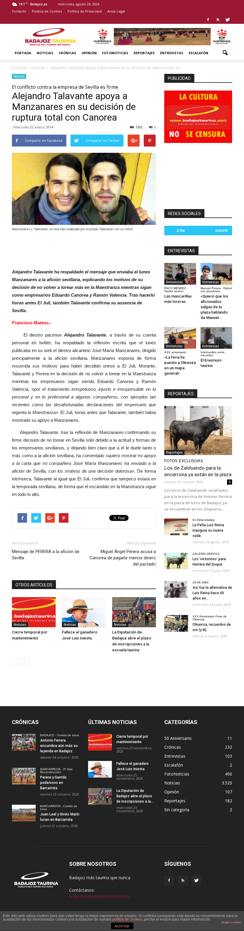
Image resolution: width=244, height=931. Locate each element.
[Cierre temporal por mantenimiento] (34, 612)
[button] (225, 53)
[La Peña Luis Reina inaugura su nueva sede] (176, 527)
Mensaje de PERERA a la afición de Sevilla (45, 555)
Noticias (45, 53)
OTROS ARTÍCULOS (33, 585)
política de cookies (127, 919)
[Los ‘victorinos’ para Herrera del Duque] (176, 560)
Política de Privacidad (85, 11)
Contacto (19, 11)
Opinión (89, 53)
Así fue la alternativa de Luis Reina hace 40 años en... (212, 593)
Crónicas (67, 53)
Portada (23, 53)
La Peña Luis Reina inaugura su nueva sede (208, 530)
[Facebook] (208, 19)
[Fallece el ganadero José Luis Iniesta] (84, 612)
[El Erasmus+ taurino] (216, 338)
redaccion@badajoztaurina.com (99, 896)
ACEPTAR (122, 926)
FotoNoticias (115, 53)
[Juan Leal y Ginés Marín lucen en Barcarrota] (24, 813)
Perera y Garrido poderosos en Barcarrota (53, 782)
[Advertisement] (84, 248)
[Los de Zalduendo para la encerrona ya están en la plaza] (198, 430)
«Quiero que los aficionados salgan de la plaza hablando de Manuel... (214, 307)
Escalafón (198, 53)
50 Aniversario (178, 738)
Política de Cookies (47, 11)
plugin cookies (231, 922)
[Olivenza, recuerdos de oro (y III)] (176, 623)
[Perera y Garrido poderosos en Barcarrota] (24, 776)
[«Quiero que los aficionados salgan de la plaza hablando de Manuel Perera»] (216, 274)
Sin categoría (176, 809)
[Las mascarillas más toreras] (180, 274)
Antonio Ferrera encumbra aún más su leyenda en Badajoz (59, 745)
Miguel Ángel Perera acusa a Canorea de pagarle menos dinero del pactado (123, 558)
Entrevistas (171, 53)
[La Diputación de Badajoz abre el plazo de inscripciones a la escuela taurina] (134, 612)
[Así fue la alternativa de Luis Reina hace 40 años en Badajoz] (176, 589)
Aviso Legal (116, 11)
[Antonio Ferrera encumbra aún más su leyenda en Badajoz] (24, 742)
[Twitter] (227, 19)
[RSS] (217, 19)
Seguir (221, 230)
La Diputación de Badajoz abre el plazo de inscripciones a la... (135, 796)
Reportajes (144, 53)
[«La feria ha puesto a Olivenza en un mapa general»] (180, 338)
